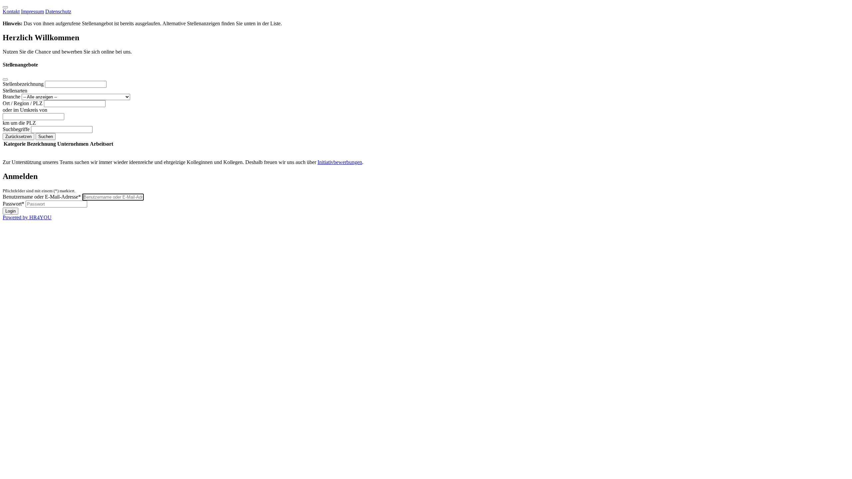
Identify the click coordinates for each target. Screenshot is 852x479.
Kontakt (11, 11)
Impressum (32, 11)
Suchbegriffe (17, 129)
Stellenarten (15, 90)
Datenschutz (58, 11)
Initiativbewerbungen (340, 162)
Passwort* (13, 204)
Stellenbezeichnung (24, 84)
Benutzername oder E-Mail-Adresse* (42, 197)
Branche (12, 96)
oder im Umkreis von (25, 110)
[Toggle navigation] (5, 7)
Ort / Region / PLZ (23, 103)
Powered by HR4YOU (27, 217)
